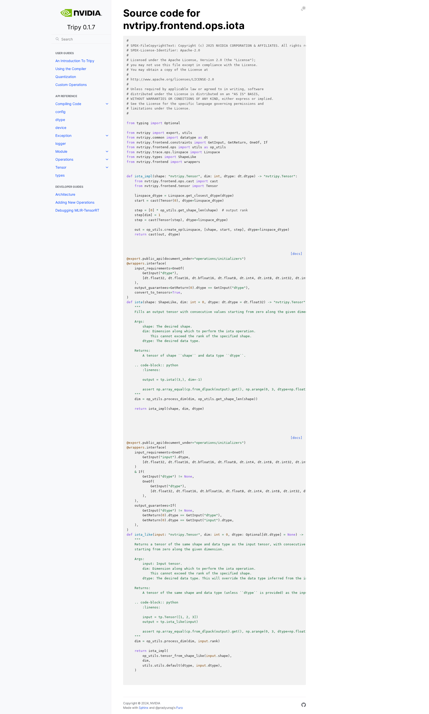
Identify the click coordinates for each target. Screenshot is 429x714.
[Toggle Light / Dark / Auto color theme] (303, 8)
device (60, 127)
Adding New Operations (74, 202)
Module (61, 151)
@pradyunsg (164, 708)
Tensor (60, 167)
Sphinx (143, 708)
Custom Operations (71, 84)
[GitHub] (303, 706)
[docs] (296, 254)
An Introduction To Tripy (74, 61)
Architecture (65, 194)
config (60, 112)
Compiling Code (68, 104)
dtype (60, 119)
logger (60, 143)
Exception (63, 135)
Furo (179, 708)
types (60, 175)
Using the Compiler (70, 69)
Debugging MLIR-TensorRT (77, 210)
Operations (64, 159)
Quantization (65, 77)
